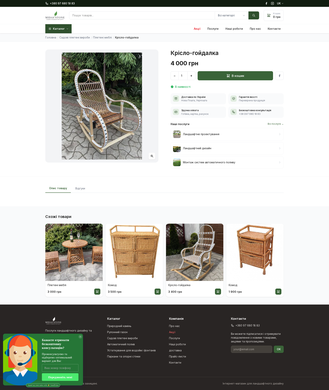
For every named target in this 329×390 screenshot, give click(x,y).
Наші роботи (234, 28)
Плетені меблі (57, 285)
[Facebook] (266, 3)
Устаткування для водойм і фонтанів (131, 350)
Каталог (59, 28)
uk (279, 3)
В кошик (238, 76)
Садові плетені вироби (122, 338)
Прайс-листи (177, 356)
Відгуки (80, 188)
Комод (112, 285)
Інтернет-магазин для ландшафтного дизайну (253, 383)
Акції (197, 28)
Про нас (255, 28)
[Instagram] (272, 3)
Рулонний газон (117, 332)
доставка (175, 350)
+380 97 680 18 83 (62, 3)
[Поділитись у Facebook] (279, 76)
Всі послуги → (276, 123)
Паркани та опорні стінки (123, 356)
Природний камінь (119, 326)
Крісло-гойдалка (179, 285)
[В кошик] (97, 292)
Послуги (213, 28)
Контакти (274, 28)
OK (279, 349)
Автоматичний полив (121, 344)
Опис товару (58, 188)
